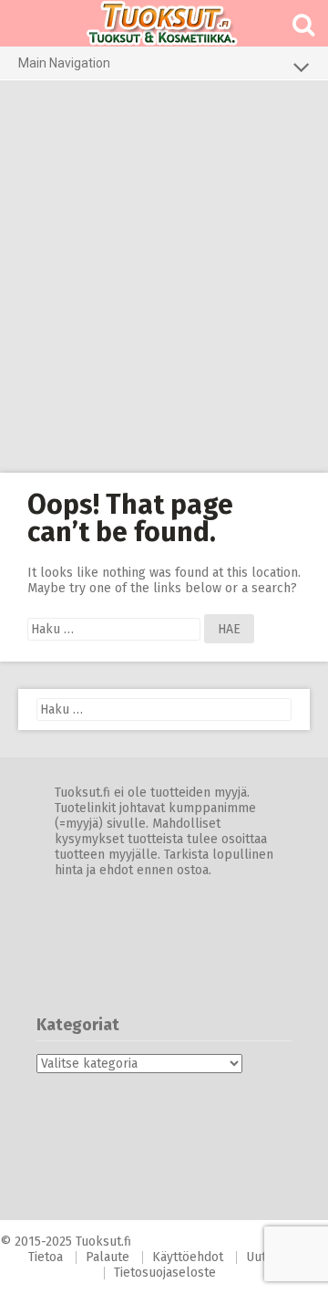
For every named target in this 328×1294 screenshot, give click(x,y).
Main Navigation (64, 63)
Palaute (107, 1257)
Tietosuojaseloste (165, 1272)
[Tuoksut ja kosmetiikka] (164, 23)
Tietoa (45, 1257)
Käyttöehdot (187, 1257)
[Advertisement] (164, 276)
